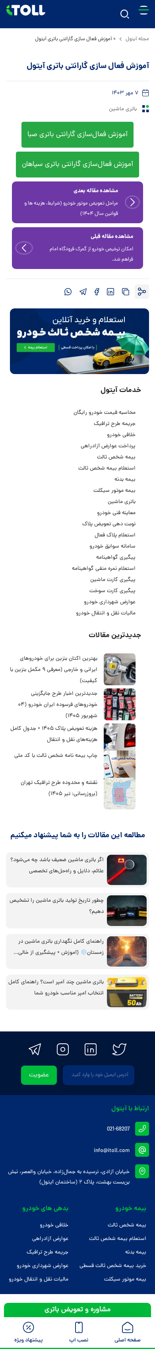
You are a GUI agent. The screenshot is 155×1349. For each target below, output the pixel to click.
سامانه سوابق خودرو (112, 546)
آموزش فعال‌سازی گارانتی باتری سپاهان (77, 164)
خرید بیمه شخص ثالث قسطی (112, 1266)
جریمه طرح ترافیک (115, 424)
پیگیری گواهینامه (116, 558)
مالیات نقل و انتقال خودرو (106, 613)
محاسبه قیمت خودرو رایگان (105, 413)
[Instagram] (63, 1049)
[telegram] (83, 291)
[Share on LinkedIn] (110, 291)
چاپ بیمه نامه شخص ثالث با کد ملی (55, 756)
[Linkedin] (91, 1049)
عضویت (39, 1075)
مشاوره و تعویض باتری (77, 1309)
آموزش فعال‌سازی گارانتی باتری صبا (77, 134)
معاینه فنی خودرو (116, 513)
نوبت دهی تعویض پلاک (109, 524)
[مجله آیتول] (26, 14)
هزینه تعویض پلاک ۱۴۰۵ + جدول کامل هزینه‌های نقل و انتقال (53, 734)
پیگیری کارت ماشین (113, 580)
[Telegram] (35, 1049)
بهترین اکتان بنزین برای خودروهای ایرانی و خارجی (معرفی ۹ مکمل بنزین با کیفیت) (53, 670)
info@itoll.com (112, 1151)
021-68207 (118, 1129)
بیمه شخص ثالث (116, 457)
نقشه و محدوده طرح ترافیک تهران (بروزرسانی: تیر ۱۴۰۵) (59, 788)
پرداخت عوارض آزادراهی (108, 446)
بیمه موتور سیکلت (114, 491)
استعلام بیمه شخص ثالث (107, 468)
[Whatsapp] (68, 291)
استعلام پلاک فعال (115, 535)
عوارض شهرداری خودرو (110, 602)
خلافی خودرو (120, 435)
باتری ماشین (123, 109)
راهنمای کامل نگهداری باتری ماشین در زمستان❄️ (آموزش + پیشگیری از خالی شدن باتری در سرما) (61, 953)
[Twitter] (119, 1049)
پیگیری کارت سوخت (112, 591)
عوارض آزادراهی (50, 1239)
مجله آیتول (137, 39)
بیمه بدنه (125, 480)
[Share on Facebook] (97, 291)
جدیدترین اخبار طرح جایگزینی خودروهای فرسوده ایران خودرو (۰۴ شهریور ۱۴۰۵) (57, 705)
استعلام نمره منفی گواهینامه (104, 569)
